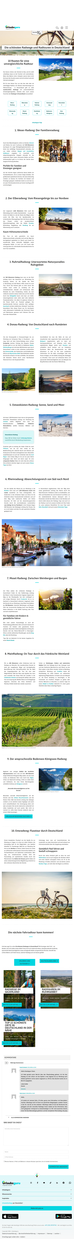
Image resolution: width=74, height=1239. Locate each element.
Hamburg (25, 225)
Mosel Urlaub (10, 640)
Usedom (5, 421)
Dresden (31, 223)
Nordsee (6, 490)
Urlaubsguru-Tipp (37, 122)
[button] (37, 1208)
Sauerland (6, 306)
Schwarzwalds (9, 351)
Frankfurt (59, 671)
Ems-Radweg (61, 112)
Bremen (31, 143)
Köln (40, 507)
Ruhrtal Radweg (37, 104)
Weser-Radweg (12, 104)
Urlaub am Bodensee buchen (18, 816)
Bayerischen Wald (15, 353)
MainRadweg (37, 112)
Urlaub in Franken (48, 683)
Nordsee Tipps (43, 863)
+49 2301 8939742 (50, 1225)
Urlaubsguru (6, 1190)
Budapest (42, 341)
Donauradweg (49, 104)
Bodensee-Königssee (49, 112)
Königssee (20, 784)
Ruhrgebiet (13, 296)
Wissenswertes (7, 1194)
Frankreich (24, 599)
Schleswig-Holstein (26, 438)
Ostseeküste (62, 104)
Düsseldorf (45, 507)
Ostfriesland (42, 857)
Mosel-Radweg (24, 112)
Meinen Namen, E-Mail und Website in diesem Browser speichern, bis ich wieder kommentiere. (31, 1161)
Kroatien (65, 345)
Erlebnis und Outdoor (24, 962)
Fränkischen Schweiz (10, 677)
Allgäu (32, 777)
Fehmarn (5, 448)
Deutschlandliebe (48, 961)
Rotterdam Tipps (62, 507)
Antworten (23, 1088)
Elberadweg (25, 104)
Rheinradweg (12, 112)
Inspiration (5, 1198)
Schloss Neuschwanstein (21, 797)
